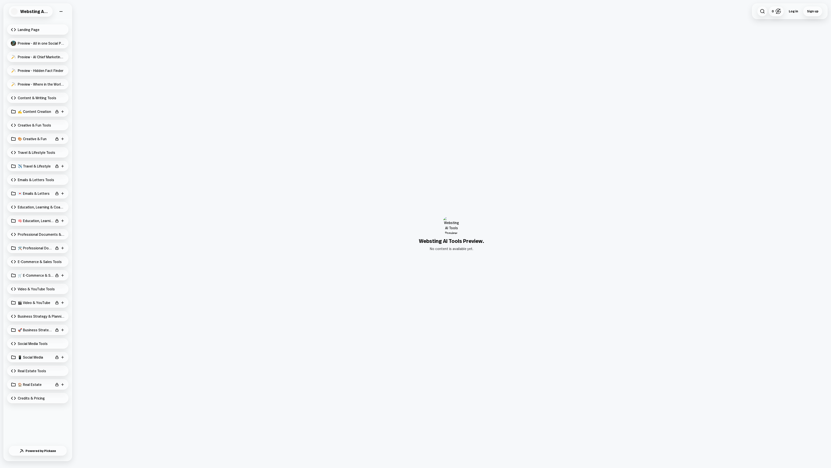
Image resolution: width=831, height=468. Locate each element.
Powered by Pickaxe (41, 451)
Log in (793, 11)
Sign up (812, 11)
